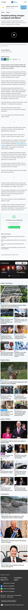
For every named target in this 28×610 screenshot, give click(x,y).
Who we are (3, 595)
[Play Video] (14, 34)
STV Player (4, 577)
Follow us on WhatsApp (9, 588)
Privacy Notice (17, 595)
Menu (4, 2)
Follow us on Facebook (8, 586)
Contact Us (3, 597)
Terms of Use (10, 595)
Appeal (16, 580)
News (2, 12)
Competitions (18, 577)
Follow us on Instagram (8, 591)
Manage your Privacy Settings (9, 601)
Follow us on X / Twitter (9, 583)
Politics (8, 12)
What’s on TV (4, 580)
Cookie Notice (10, 597)
